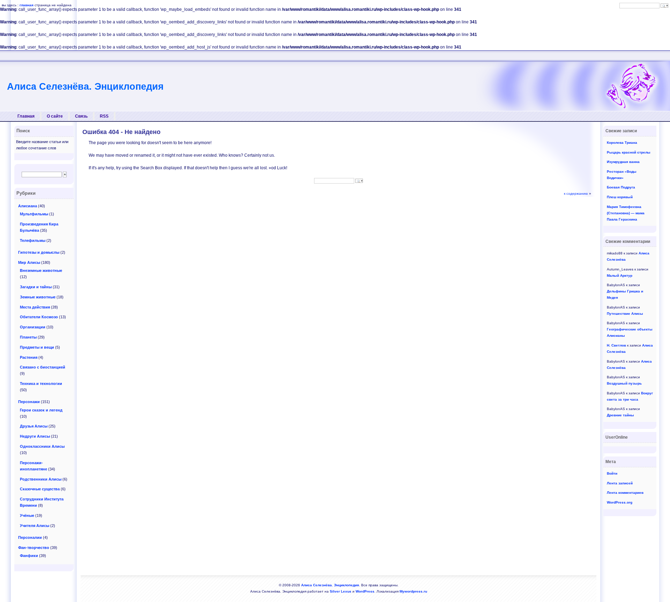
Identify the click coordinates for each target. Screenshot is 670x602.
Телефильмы (32, 240)
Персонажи (29, 402)
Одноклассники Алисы (42, 446)
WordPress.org (619, 502)
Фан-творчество (33, 547)
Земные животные (37, 297)
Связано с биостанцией (42, 367)
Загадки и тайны (36, 287)
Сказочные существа (40, 489)
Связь (81, 116)
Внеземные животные (41, 270)
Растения (28, 357)
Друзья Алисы (33, 426)
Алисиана (27, 206)
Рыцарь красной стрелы (628, 152)
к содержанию (576, 193)
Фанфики (29, 555)
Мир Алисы (29, 262)
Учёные (27, 515)
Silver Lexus (340, 591)
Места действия (35, 307)
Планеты (28, 337)
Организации (32, 327)
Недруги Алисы (35, 436)
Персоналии (30, 537)
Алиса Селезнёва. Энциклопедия (85, 86)
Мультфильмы (34, 214)
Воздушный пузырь (624, 383)
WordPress (365, 591)
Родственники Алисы (40, 479)
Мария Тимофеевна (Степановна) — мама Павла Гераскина (626, 213)
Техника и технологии (41, 383)
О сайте (55, 116)
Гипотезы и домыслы (38, 252)
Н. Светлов (616, 345)
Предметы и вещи (37, 347)
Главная (26, 116)
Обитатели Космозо (39, 317)
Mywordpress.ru (413, 591)
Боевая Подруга (621, 187)
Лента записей (620, 483)
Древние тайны (620, 415)
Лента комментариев (625, 493)
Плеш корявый (620, 197)
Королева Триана (622, 142)
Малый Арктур (619, 275)
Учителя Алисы (34, 525)
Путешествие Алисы (625, 313)
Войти (612, 473)
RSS (104, 116)
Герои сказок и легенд (41, 410)
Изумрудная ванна (623, 162)
